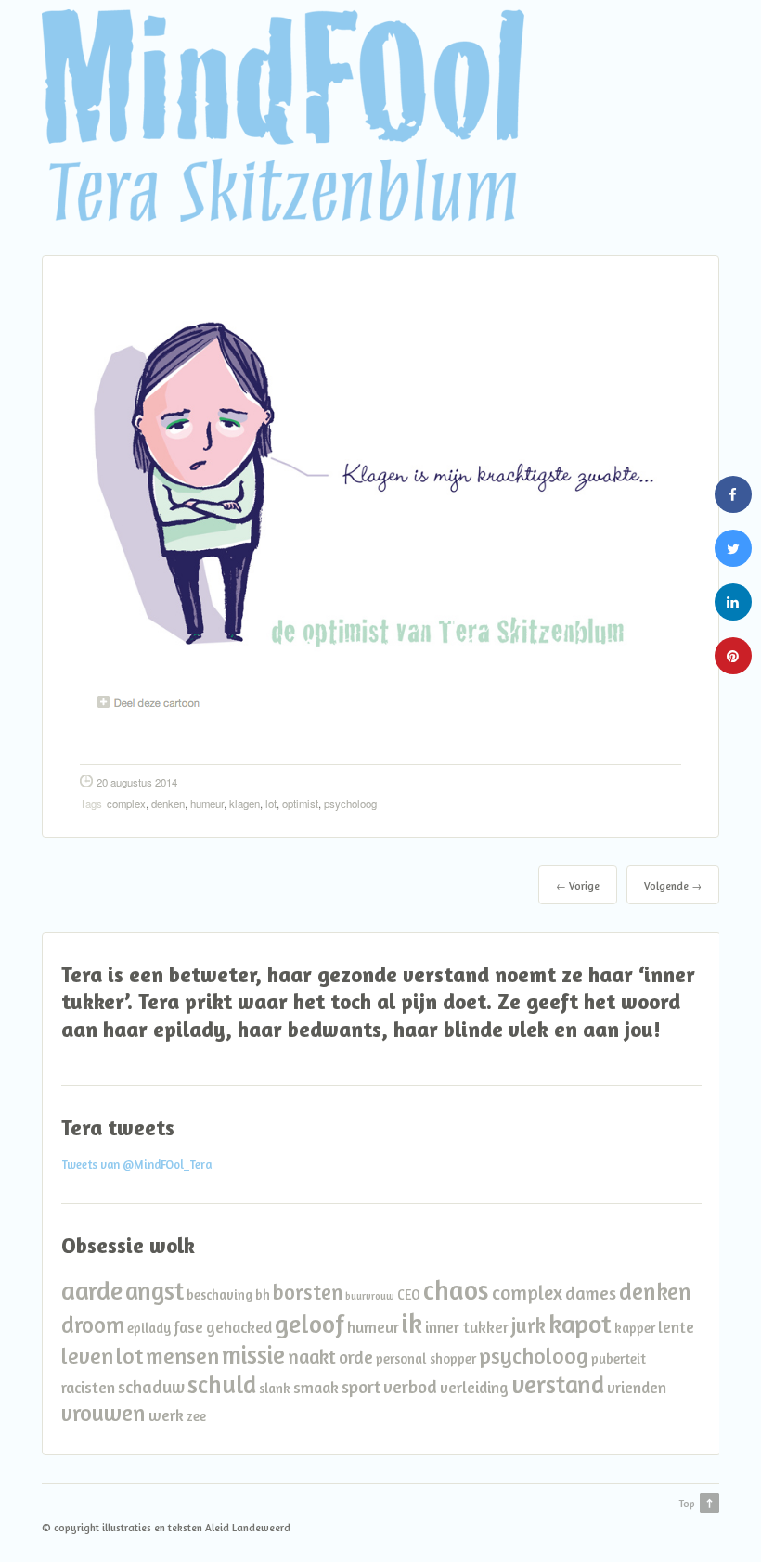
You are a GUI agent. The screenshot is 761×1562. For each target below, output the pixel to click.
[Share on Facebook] (733, 507)
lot (271, 803)
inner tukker (467, 1327)
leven (87, 1355)
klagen (244, 803)
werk (166, 1415)
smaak (316, 1387)
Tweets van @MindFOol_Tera (136, 1165)
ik (412, 1322)
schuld (221, 1384)
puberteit (618, 1358)
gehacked (239, 1327)
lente (676, 1327)
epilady (149, 1328)
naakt (312, 1356)
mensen (182, 1355)
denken (168, 803)
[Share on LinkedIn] (733, 615)
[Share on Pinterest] (733, 668)
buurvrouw (369, 1296)
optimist (300, 803)
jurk (528, 1325)
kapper (634, 1328)
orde (356, 1357)
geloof (309, 1323)
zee (196, 1416)
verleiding (474, 1387)
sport (361, 1387)
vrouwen (103, 1413)
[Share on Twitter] (733, 561)
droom (92, 1324)
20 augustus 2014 (137, 782)
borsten (307, 1291)
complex (126, 803)
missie (253, 1354)
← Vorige (578, 885)
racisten (88, 1387)
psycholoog (350, 803)
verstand (557, 1384)
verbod (410, 1387)
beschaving (219, 1294)
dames (590, 1293)
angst (154, 1290)
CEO (408, 1294)
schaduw (151, 1387)
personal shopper (426, 1358)
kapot (580, 1323)
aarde (92, 1289)
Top (686, 1503)
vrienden (636, 1387)
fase (188, 1327)
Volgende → (673, 885)
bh (262, 1294)
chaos (456, 1290)
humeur (207, 803)
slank (274, 1388)
